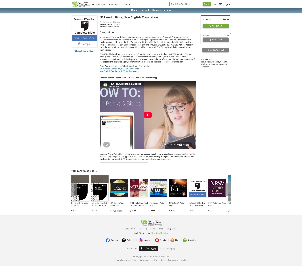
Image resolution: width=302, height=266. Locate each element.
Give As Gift (217, 39)
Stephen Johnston (113, 24)
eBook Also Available (85, 51)
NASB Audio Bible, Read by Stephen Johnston (139, 204)
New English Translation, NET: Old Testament (119, 71)
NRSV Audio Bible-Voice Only (217, 204)
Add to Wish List (217, 50)
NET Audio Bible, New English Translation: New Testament (197, 205)
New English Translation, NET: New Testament (119, 68)
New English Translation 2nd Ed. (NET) (80, 204)
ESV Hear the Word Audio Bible (117, 204)
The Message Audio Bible (157, 204)
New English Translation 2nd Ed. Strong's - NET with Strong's (100, 205)
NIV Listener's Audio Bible (176, 204)
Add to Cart (217, 26)
